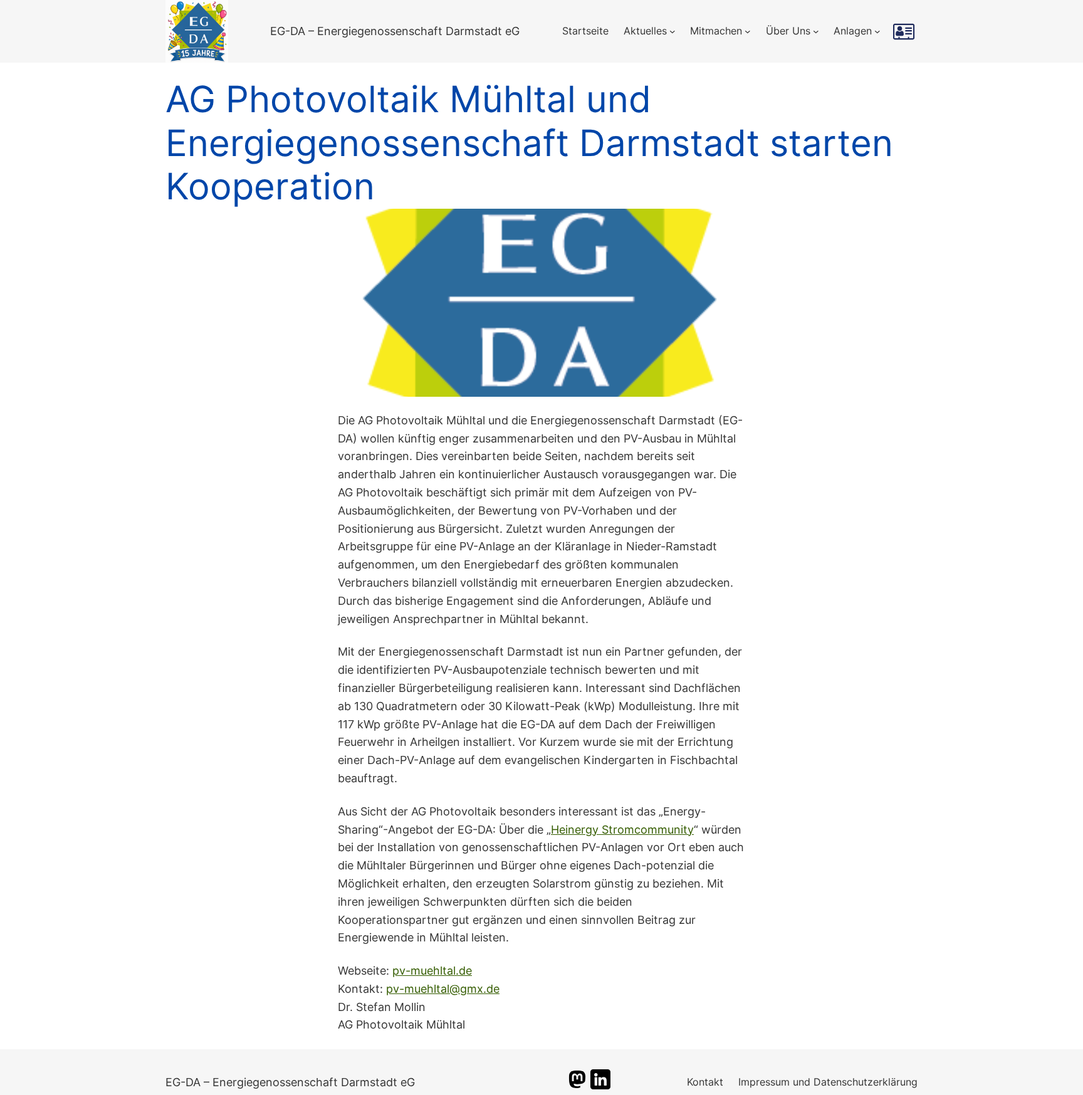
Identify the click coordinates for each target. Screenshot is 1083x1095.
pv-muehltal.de (432, 970)
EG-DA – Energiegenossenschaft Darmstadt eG (395, 31)
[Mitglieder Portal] (905, 31)
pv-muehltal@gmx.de (443, 988)
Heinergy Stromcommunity (622, 829)
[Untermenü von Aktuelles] (672, 31)
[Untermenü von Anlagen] (877, 31)
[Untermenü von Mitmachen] (748, 31)
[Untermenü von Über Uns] (816, 31)
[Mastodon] (577, 1085)
